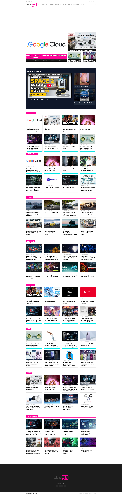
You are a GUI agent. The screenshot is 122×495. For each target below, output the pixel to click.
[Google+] (62, 486)
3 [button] (38, 60)
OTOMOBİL (51, 4)
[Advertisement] (61, 20)
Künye (80, 493)
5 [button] (43, 60)
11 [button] (59, 60)
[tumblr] (65, 486)
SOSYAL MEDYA (76, 4)
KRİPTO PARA (58, 4)
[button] (27, 45)
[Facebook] (57, 486)
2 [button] (35, 60)
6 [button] (46, 60)
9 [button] (54, 60)
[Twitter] (60, 486)
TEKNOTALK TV (68, 4)
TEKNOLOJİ (44, 4)
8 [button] (51, 60)
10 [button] (57, 60)
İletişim (90, 493)
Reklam (94, 493)
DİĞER (82, 4)
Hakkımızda (85, 493)
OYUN (63, 4)
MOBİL (38, 4)
